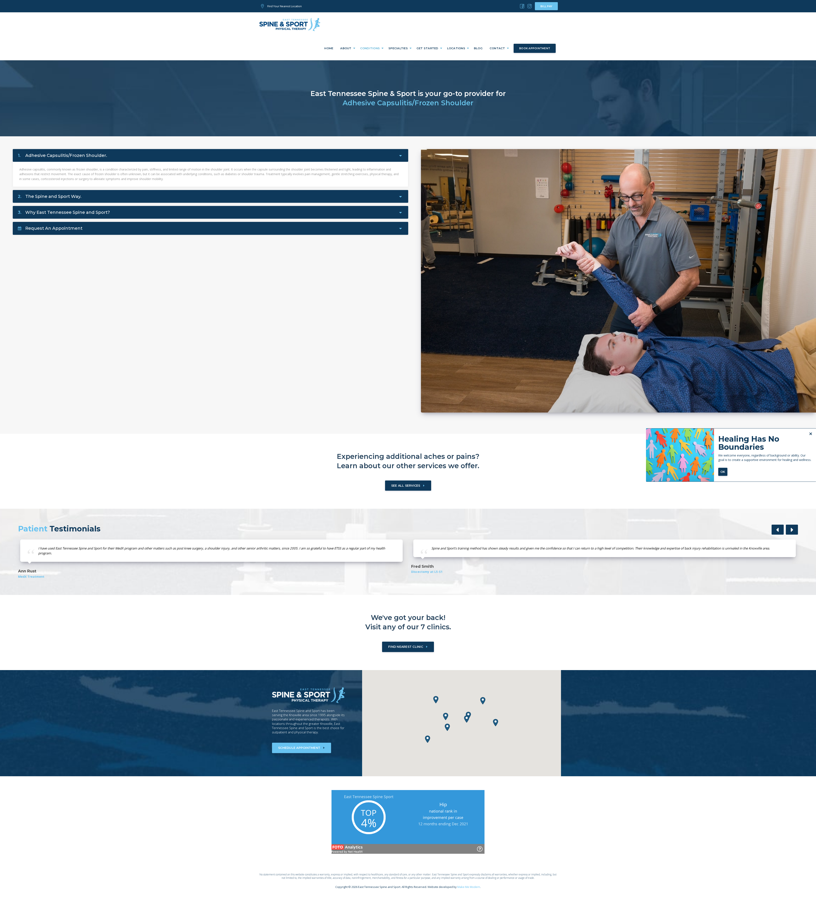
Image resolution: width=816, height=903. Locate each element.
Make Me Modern (468, 887)
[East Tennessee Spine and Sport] (290, 24)
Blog (478, 48)
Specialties (398, 48)
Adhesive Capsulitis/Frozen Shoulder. (62, 155)
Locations (456, 48)
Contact (497, 48)
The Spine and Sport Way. (49, 196)
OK (722, 472)
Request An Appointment (53, 228)
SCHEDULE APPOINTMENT (299, 748)
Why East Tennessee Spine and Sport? (64, 212)
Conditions (370, 48)
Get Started (427, 48)
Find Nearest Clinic (405, 647)
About (345, 48)
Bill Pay (546, 6)
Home (328, 48)
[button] (778, 530)
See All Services (405, 485)
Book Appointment (534, 48)
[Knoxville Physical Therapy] (522, 6)
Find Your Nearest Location (284, 6)
